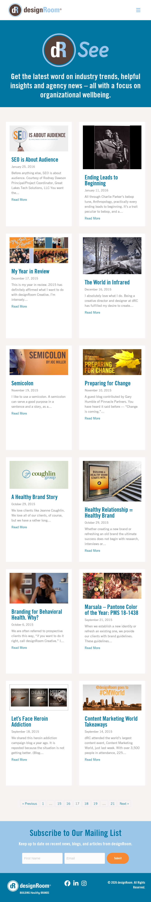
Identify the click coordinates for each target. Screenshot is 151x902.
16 (68, 803)
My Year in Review (30, 271)
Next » (124, 803)
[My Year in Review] (39, 250)
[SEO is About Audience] (39, 138)
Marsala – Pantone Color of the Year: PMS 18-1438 (111, 610)
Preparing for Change (108, 383)
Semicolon (22, 383)
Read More (19, 199)
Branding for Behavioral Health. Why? (36, 615)
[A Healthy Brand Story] (39, 474)
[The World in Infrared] (112, 255)
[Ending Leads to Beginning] (112, 147)
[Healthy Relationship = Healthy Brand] (112, 481)
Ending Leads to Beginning (101, 180)
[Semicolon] (39, 362)
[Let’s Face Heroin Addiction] (39, 697)
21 (113, 803)
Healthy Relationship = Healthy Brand (109, 513)
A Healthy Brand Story (34, 497)
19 (95, 803)
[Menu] (138, 10)
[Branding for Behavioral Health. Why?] (39, 588)
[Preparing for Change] (112, 362)
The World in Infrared (107, 282)
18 (86, 803)
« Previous (29, 803)
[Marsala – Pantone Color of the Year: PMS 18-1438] (112, 585)
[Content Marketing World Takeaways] (112, 697)
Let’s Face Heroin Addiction (29, 722)
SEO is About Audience (34, 160)
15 (59, 803)
